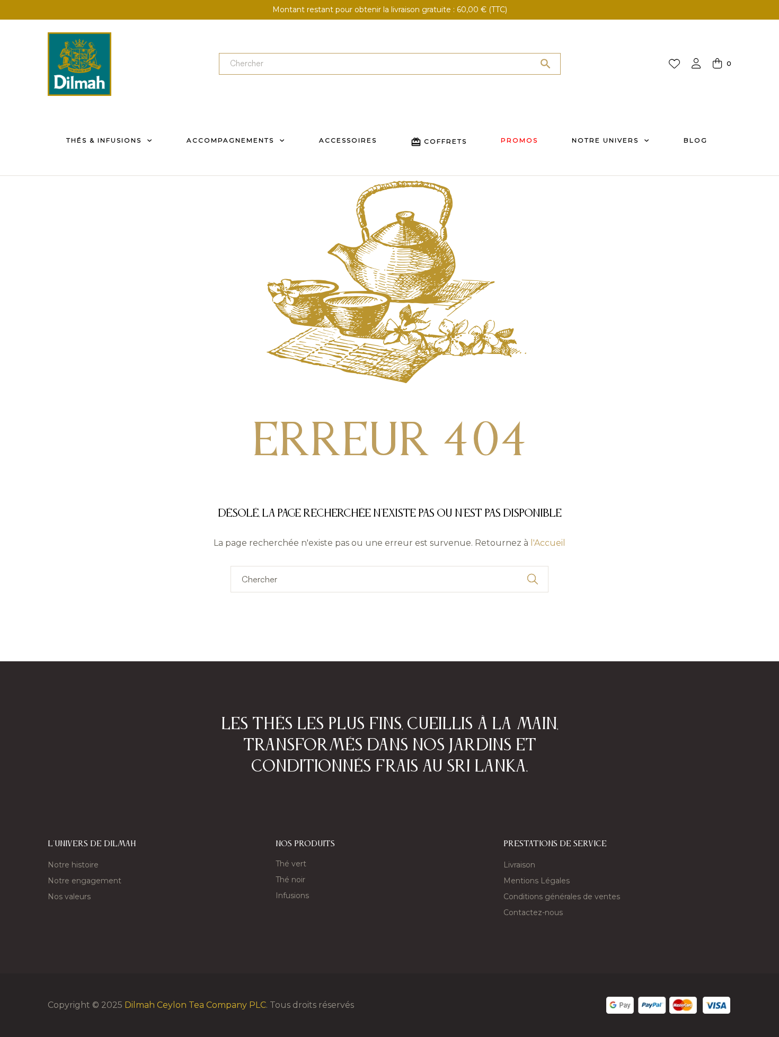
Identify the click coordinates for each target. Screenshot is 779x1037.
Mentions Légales (536, 880)
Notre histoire (73, 865)
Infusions (292, 895)
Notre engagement (84, 880)
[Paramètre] (696, 64)
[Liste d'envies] (674, 64)
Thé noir (290, 879)
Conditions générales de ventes (561, 896)
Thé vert (291, 863)
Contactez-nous (533, 912)
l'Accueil (547, 543)
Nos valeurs (69, 896)
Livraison (519, 865)
